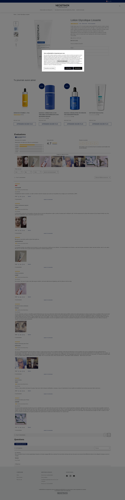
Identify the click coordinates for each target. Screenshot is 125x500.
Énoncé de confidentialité (62, 61)
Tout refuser (68, 68)
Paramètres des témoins (50, 68)
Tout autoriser (78, 68)
